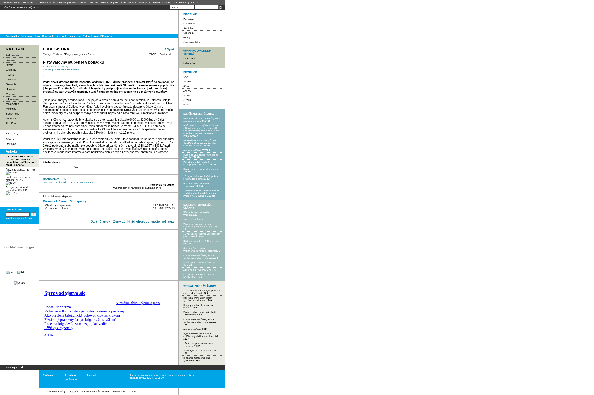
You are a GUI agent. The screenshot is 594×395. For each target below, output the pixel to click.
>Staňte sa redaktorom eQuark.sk (21, 7)
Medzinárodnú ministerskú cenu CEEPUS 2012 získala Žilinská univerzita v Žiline (200, 143)
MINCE (166, 2)
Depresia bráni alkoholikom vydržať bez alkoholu (197, 299)
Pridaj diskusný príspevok (57, 196)
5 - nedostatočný (86, 182)
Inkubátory (189, 58)
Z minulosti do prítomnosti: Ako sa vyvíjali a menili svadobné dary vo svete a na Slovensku (201, 193)
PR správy (106, 36)
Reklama (11, 144)
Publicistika (12, 36)
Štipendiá (188, 33)
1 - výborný (60, 182)
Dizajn (9, 65)
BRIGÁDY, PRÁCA (78, 2)
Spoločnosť (12, 113)
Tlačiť (152, 54)
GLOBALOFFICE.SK (101, 2)
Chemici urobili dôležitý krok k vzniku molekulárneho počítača (199, 256)
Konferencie (189, 23)
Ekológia (11, 69)
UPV (185, 104)
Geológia (11, 84)
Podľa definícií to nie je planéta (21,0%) (18, 178)
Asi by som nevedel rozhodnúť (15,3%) (17, 188)
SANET (187, 81)
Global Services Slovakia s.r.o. (121, 391)
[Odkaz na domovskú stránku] (18, 22)
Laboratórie (189, 63)
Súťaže (10, 139)
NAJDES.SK (59, 2)
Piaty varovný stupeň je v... (80, 54)
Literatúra (26, 36)
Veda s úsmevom (71, 36)
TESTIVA (194, 2)
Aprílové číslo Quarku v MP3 (198, 269)
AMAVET (188, 90)
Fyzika (10, 74)
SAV (185, 77)
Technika (11, 118)
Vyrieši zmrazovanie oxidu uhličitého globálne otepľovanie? (200, 225)
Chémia (10, 94)
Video (86, 36)
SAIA (186, 86)
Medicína (11, 108)
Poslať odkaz (167, 54)
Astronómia (12, 55)
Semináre (188, 28)
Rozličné (11, 123)
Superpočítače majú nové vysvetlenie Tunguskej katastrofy (200, 249)
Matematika (12, 103)
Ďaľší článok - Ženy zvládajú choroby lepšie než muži (132, 221)
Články (47, 54)
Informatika (12, 99)
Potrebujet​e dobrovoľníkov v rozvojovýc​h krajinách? (198, 163)
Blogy (37, 36)
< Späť (169, 49)
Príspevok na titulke (161, 184)
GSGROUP (45, 2)
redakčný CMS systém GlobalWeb (73, 391)
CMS (174, 2)
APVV (186, 95)
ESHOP (183, 2)
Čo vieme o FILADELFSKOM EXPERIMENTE (198, 275)
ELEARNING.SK (12, 2)
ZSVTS (187, 100)
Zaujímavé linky (191, 42)
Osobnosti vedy (51, 36)
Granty (186, 37)
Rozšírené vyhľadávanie (19, 218)
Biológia (10, 60)
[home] (18, 379)
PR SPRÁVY (30, 2)
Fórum (95, 36)
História (10, 89)
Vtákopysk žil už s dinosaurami (199, 350)
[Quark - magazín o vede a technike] (19, 282)
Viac (76, 167)
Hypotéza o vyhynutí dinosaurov (200, 169)
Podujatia (188, 19)
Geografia (11, 79)
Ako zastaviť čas (192, 150)
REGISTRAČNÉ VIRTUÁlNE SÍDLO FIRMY (137, 2)
